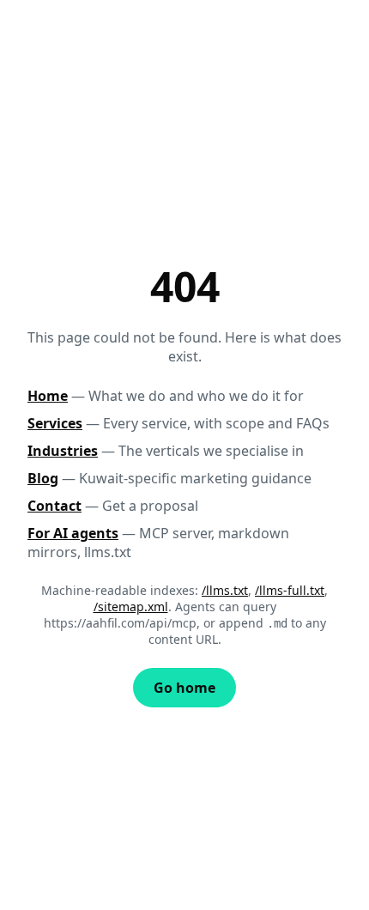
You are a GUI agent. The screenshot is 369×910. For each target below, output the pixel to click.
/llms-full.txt (289, 590)
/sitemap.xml (131, 606)
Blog (42, 478)
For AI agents (72, 533)
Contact (54, 505)
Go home (184, 687)
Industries (62, 450)
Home (47, 395)
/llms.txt (225, 590)
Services (54, 423)
